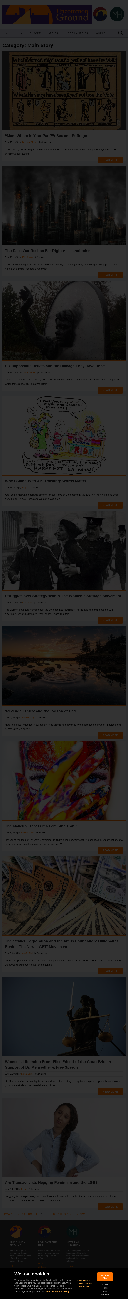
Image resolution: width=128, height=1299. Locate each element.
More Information (105, 1292)
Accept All (105, 1276)
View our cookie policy (57, 1291)
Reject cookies (104, 1286)
